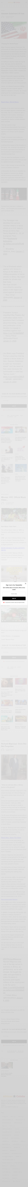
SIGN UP (14, 598)
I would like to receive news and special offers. (15, 602)
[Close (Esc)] (25, 584)
